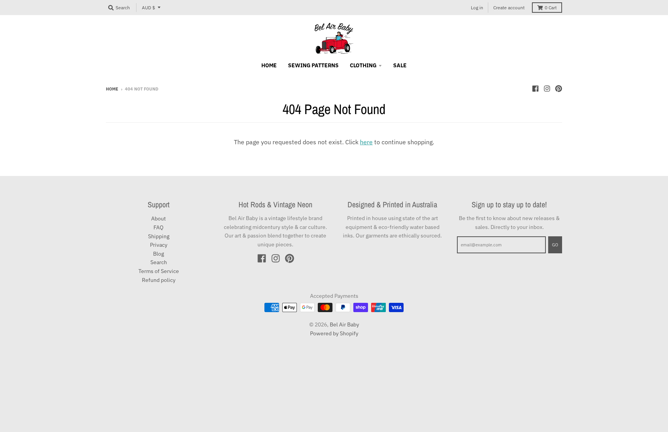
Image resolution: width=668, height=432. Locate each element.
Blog (158, 253)
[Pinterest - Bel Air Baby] (558, 88)
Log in (477, 7)
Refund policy (159, 280)
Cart (551, 7)
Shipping (158, 236)
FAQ (158, 227)
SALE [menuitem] (400, 65)
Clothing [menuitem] (363, 65)
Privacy (158, 244)
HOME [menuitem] (269, 65)
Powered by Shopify (334, 333)
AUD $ (148, 7)
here (366, 142)
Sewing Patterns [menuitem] (313, 65)
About (158, 218)
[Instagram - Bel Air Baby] (547, 88)
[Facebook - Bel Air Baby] (535, 88)
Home (112, 89)
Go (555, 245)
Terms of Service (158, 271)
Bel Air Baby (344, 324)
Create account (509, 7)
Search (158, 262)
